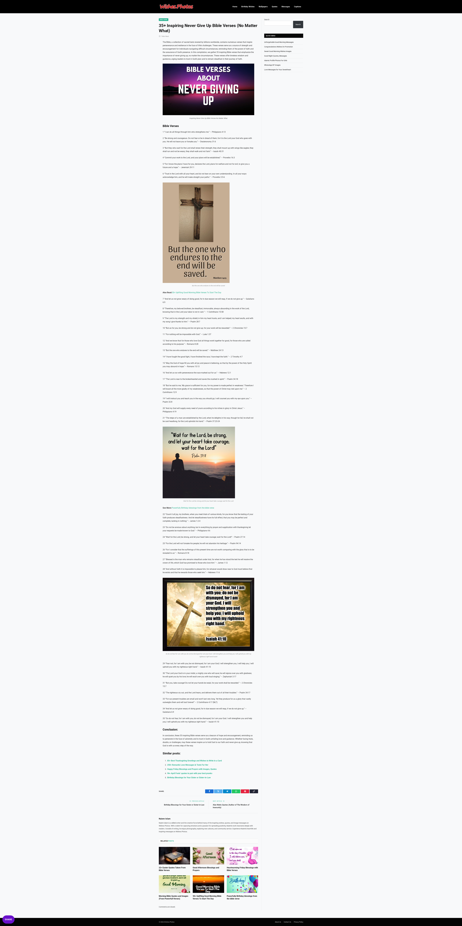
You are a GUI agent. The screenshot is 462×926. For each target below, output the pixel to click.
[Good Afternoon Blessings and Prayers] (208, 855)
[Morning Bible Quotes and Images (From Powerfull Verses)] (174, 884)
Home (234, 7)
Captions (297, 7)
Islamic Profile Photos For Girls (275, 60)
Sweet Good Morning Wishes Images (277, 51)
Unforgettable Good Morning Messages (279, 42)
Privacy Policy (298, 922)
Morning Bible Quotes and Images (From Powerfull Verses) (173, 897)
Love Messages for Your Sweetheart (277, 70)
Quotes (274, 7)
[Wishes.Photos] (176, 6)
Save (169, 67)
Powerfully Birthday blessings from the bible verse (193, 508)
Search (266, 19)
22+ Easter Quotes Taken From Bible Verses (172, 868)
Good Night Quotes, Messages (275, 56)
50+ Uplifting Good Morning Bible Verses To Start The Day (196, 292)
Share (8, 919)
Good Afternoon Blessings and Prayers (206, 868)
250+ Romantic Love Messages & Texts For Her (187, 765)
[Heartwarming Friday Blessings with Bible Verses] (242, 855)
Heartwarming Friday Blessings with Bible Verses (242, 868)
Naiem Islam (164, 818)
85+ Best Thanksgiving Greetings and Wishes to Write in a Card (194, 761)
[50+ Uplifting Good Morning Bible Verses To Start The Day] (208, 884)
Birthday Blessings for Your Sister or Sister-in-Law (189, 777)
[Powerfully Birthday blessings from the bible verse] (242, 884)
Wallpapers (263, 7)
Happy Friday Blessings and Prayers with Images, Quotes (192, 769)
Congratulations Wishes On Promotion (278, 47)
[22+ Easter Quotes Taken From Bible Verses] (174, 855)
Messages (286, 7)
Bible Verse (163, 19)
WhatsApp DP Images (272, 65)
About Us (278, 922)
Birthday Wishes (248, 7)
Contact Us (287, 922)
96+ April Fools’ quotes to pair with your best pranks (189, 773)
